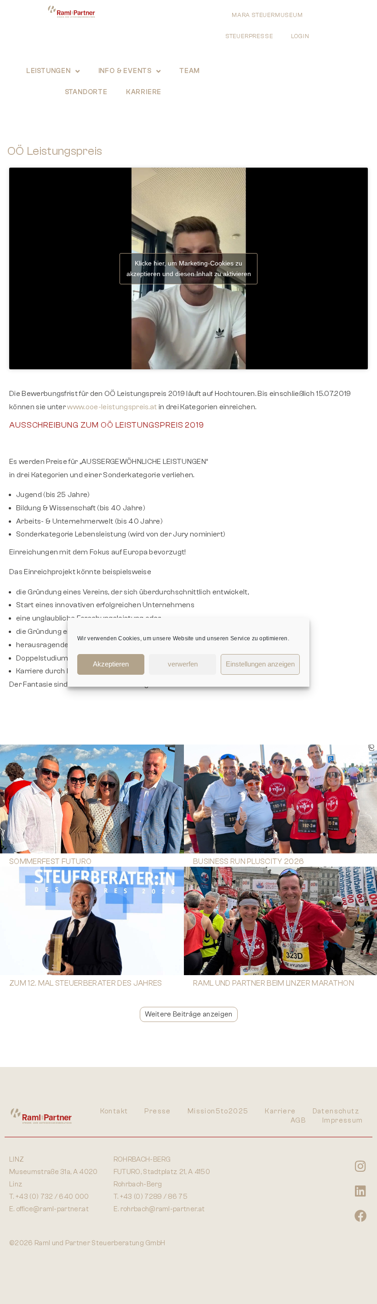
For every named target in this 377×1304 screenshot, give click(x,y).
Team (189, 71)
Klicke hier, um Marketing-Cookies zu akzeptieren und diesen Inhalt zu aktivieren (188, 268)
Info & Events (125, 71)
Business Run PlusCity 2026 (248, 861)
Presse (157, 1111)
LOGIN (300, 36)
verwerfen (183, 664)
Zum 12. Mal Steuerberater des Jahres (85, 983)
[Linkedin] (360, 1190)
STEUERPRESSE (249, 36)
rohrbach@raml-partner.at (162, 1209)
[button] (189, 1014)
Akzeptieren (111, 664)
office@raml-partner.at (52, 1209)
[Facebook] (360, 1215)
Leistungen (48, 71)
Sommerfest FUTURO (50, 861)
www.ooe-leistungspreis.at (112, 407)
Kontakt (114, 1111)
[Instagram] (360, 1165)
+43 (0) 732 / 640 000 (52, 1197)
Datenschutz (336, 1111)
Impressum (342, 1120)
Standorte (86, 92)
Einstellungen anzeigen (260, 664)
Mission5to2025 (218, 1111)
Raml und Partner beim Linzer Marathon (273, 983)
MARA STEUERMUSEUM (267, 14)
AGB (298, 1120)
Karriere (143, 92)
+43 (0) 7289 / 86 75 (154, 1197)
